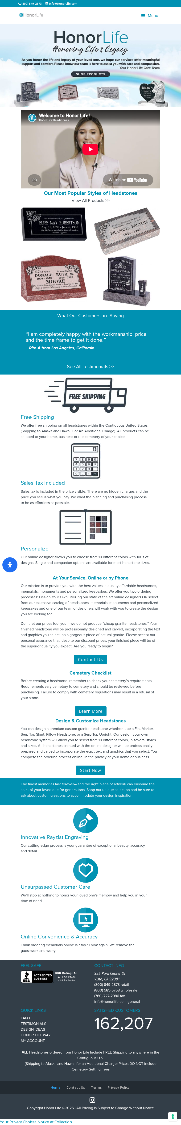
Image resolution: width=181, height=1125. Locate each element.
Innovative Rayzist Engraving (55, 837)
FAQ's (25, 1018)
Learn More (90, 711)
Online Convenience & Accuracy (59, 936)
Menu (153, 15)
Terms (96, 1087)
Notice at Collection (54, 1122)
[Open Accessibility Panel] (9, 564)
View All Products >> (91, 200)
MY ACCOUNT (33, 1040)
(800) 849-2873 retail (111, 984)
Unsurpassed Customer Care (55, 887)
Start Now (90, 770)
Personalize (35, 549)
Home (55, 1087)
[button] (90, 65)
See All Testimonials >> (90, 367)
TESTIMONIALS (33, 1023)
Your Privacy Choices (18, 1122)
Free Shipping (37, 417)
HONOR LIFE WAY (36, 1035)
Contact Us (90, 659)
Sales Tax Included (43, 483)
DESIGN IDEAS (33, 1029)
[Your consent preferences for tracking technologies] (172, 1116)
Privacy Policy (119, 1087)
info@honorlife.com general (117, 1001)
